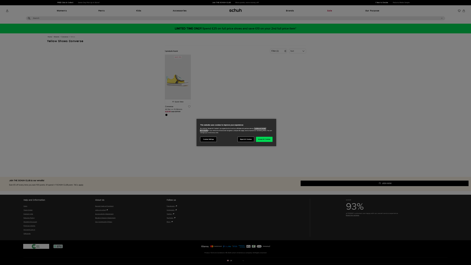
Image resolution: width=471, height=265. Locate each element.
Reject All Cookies (246, 139)
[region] (236, 132)
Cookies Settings (208, 139)
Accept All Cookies (264, 139)
